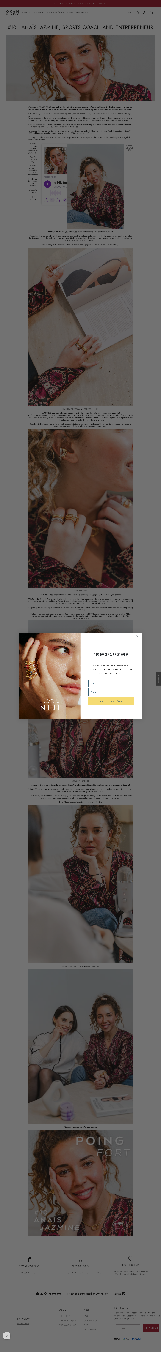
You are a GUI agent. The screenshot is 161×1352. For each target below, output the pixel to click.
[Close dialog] (138, 636)
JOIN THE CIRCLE (111, 700)
